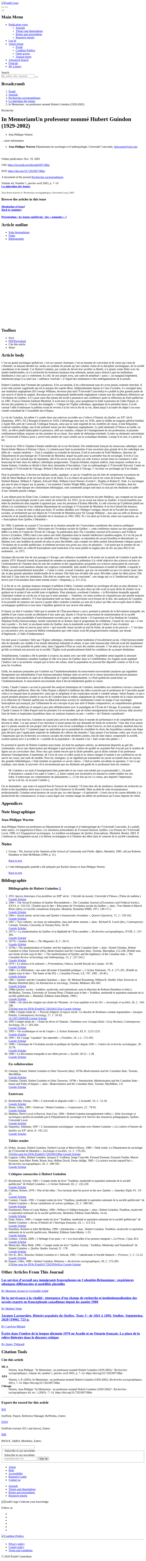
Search (5, 72)
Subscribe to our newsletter (19, 1455)
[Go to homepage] (10, 2)
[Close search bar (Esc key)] (6, 7)
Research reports (25, 37)
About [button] (12, 43)
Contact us (14, 1479)
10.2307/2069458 (18, 1018)
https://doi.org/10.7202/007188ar (26, 171)
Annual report (23, 56)
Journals (20, 27)
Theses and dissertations (29, 31)
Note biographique (19, 232)
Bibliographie (16, 238)
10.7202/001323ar (52, 1008)
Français (13, 63)
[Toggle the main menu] (2, 10)
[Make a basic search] (2, 7)
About (19, 43)
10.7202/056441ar (52, 1264)
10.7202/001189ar (52, 1154)
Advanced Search (18, 60)
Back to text (15, 860)
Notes (12, 235)
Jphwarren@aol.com (125, 146)
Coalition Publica (25, 50)
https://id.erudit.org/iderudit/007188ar (29, 164)
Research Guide (18, 1476)
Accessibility (16, 1473)
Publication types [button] (18, 24)
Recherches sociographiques (24, 97)
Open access (23, 53)
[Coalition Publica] (12, 1536)
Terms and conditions (21, 1550)
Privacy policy (17, 1543)
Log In (12, 40)
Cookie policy (16, 1547)
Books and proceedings (29, 34)
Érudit (19, 47)
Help (11, 1470)
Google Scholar (17, 899)
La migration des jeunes (22, 101)
